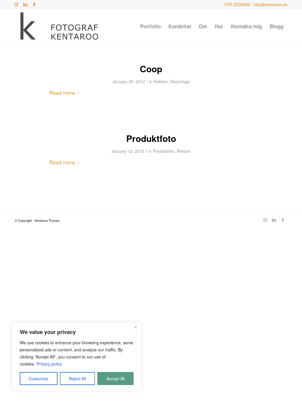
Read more (62, 92)
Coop (151, 68)
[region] (77, 356)
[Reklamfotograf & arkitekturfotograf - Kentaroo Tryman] (59, 26)
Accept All (115, 378)
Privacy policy (49, 364)
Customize (38, 378)
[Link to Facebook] (34, 4)
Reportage (180, 81)
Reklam (161, 81)
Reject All (77, 378)
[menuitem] (150, 26)
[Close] (135, 327)
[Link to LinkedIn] (25, 4)
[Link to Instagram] (16, 4)
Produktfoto (151, 138)
